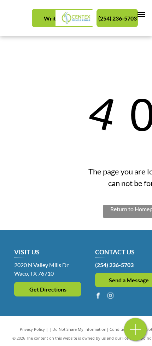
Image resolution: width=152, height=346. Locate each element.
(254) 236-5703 (114, 264)
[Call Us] (135, 333)
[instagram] (110, 296)
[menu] (141, 14)
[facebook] (98, 296)
